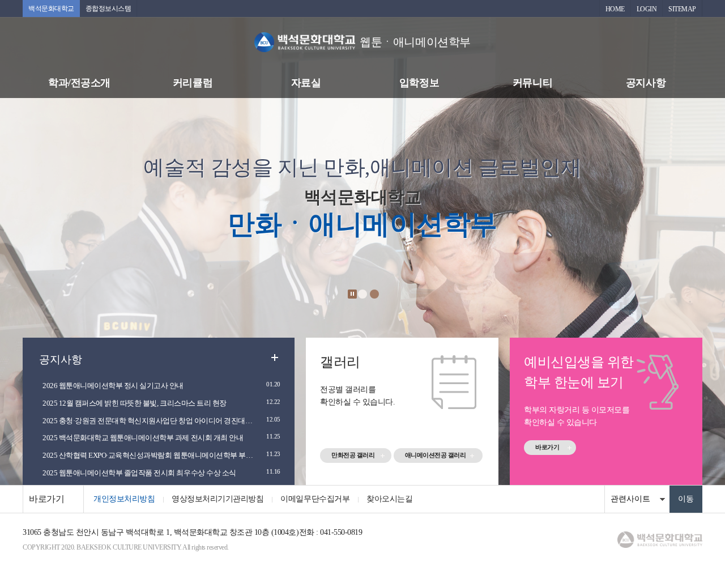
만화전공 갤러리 (352, 455)
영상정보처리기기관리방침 (217, 499)
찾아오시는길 (389, 499)
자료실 (306, 82)
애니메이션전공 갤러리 (435, 455)
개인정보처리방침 (124, 499)
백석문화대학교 (51, 8)
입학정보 (419, 82)
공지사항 (646, 82)
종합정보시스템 (108, 8)
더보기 (274, 357)
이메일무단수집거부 (314, 499)
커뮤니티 (532, 82)
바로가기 (547, 447)
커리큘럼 (192, 82)
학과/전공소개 (79, 82)
